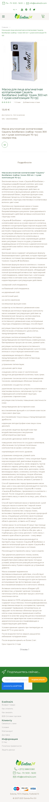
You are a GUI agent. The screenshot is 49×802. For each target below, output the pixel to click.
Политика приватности (12, 746)
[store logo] (22, 16)
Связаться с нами (9, 723)
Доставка (6, 735)
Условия (5, 727)
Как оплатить (7, 709)
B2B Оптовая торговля (11, 716)
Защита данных (8, 750)
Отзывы (24, 649)
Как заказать (7, 712)
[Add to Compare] (5, 145)
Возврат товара (8, 705)
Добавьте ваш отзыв (31, 102)
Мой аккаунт (7, 731)
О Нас (4, 742)
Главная (5, 27)
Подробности (24, 162)
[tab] (24, 163)
